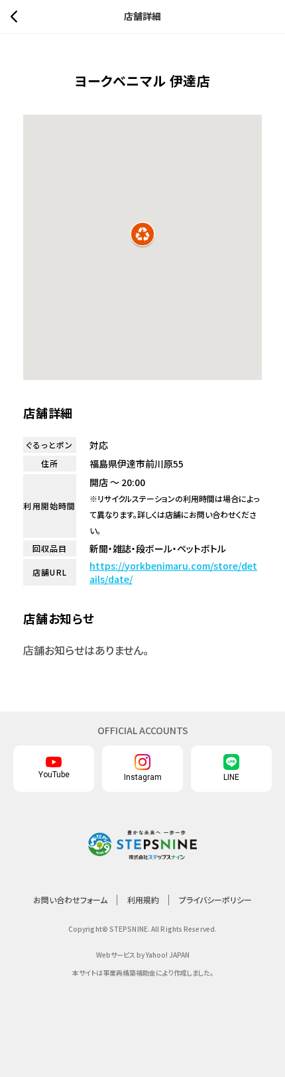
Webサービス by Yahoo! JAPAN (143, 955)
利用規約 (143, 899)
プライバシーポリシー (215, 899)
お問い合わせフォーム (70, 899)
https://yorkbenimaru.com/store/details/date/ (173, 572)
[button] (142, 234)
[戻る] (17, 16)
